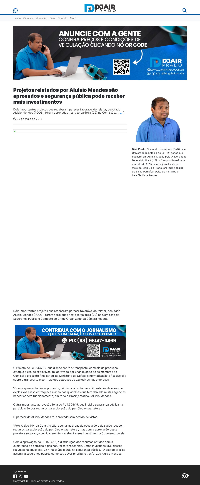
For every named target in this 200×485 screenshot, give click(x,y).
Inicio (18, 18)
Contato (63, 18)
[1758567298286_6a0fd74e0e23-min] (70, 344)
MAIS (73, 18)
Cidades (28, 18)
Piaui (52, 18)
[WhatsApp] (15, 10)
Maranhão (41, 18)
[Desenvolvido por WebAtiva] (185, 475)
